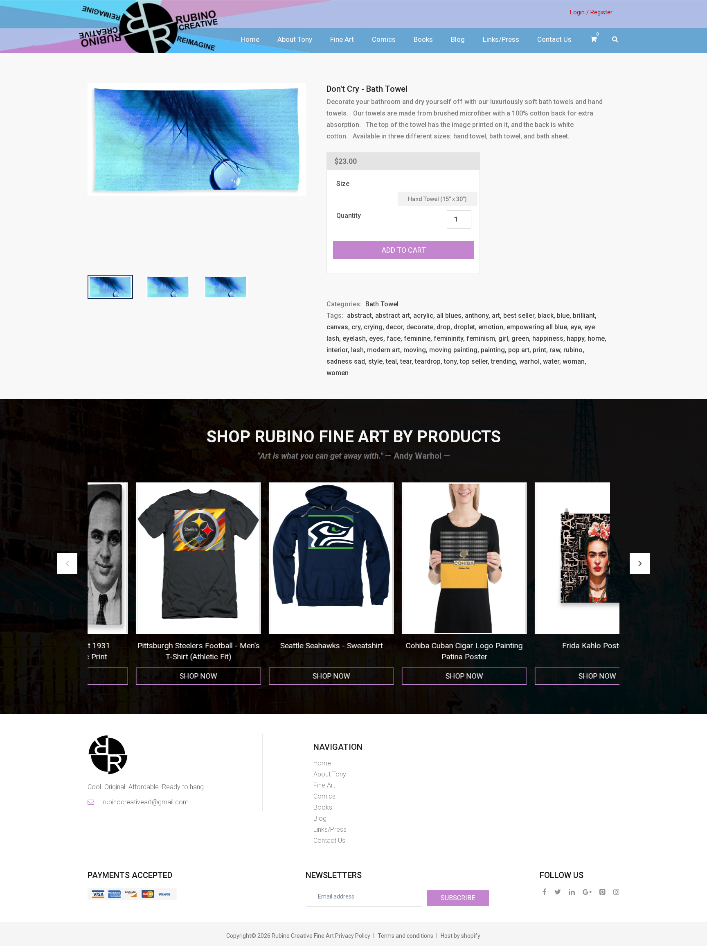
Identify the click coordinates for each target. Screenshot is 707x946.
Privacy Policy (352, 935)
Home (250, 39)
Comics (384, 39)
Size (342, 184)
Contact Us (554, 39)
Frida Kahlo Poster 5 (420, 645)
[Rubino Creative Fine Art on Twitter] (557, 891)
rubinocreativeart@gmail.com (145, 802)
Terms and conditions (405, 935)
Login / (579, 12)
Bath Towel (382, 304)
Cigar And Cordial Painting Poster (553, 645)
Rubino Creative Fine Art (303, 935)
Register (601, 12)
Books (423, 39)
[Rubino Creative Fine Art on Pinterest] (602, 891)
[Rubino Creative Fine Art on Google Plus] (587, 891)
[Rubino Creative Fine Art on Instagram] (616, 891)
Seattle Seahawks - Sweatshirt (154, 645)
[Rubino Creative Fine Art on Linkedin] (572, 891)
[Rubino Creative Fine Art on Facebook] (545, 891)
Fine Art (342, 39)
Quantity (348, 216)
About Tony (294, 39)
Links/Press (501, 39)
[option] (154, 583)
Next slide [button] (640, 563)
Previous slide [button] (67, 563)
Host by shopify (460, 935)
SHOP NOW (154, 676)
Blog (458, 39)
